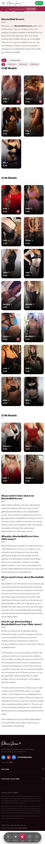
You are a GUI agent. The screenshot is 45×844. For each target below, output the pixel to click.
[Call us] (9, 757)
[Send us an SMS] (14, 757)
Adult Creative (22, 828)
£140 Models (11, 64)
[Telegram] (3, 757)
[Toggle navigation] (3, 3)
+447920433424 (24, 757)
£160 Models (23, 64)
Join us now (28, 9)
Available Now (15, 60)
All (3, 64)
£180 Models (34, 64)
